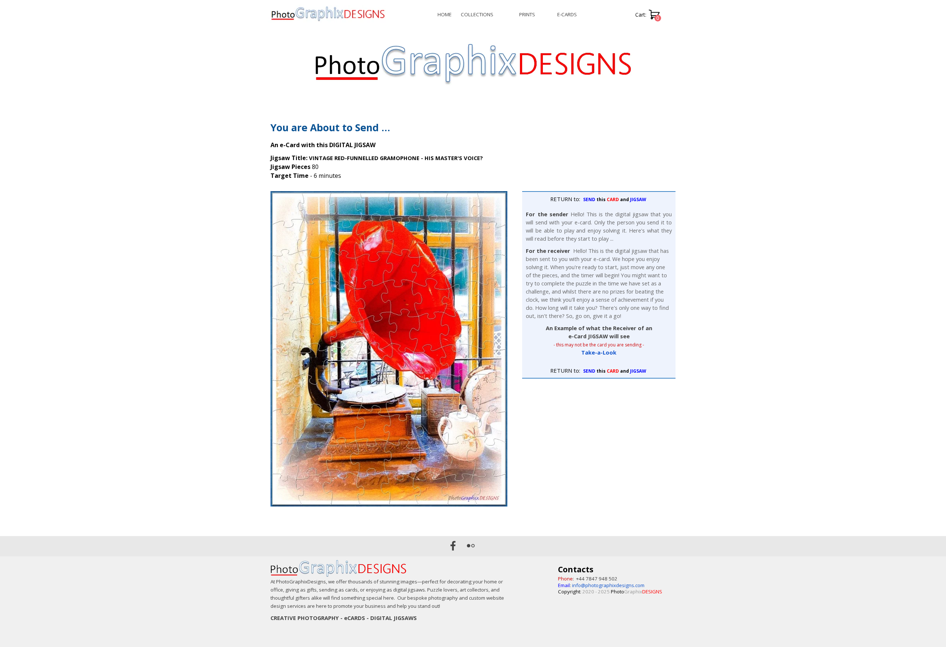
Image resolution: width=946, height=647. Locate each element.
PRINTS (527, 14)
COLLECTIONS (477, 14)
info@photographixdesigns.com (608, 585)
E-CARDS (567, 14)
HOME (445, 14)
